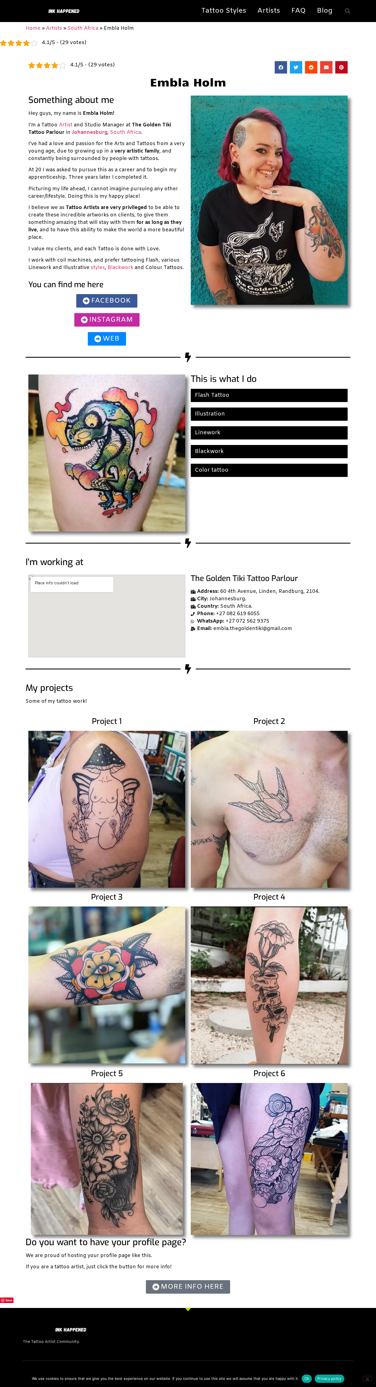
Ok (306, 1378)
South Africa (82, 28)
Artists (268, 10)
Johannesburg (89, 132)
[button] (347, 11)
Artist (65, 125)
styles (98, 267)
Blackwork (120, 267)
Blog (325, 10)
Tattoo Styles (223, 10)
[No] (367, 1378)
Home (33, 28)
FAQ (298, 10)
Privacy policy (329, 1378)
